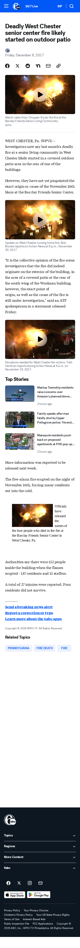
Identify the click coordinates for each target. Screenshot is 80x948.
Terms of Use (11, 919)
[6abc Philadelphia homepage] (17, 6)
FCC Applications (43, 923)
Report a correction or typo (29, 612)
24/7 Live (31, 6)
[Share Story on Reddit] (28, 66)
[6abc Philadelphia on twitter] (19, 883)
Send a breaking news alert (29, 606)
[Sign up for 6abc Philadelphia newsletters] (40, 883)
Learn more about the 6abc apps (33, 618)
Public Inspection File (16, 923)
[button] (6, 6)
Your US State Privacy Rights (53, 915)
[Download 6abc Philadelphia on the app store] (14, 894)
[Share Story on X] (17, 66)
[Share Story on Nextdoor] (38, 66)
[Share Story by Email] (48, 66)
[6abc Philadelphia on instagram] (29, 883)
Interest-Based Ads (34, 919)
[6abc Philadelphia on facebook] (8, 883)
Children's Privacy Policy (18, 915)
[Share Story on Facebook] (7, 66)
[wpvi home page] (10, 819)
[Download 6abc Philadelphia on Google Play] (38, 894)
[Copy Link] (58, 66)
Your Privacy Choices (36, 910)
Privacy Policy (12, 910)
